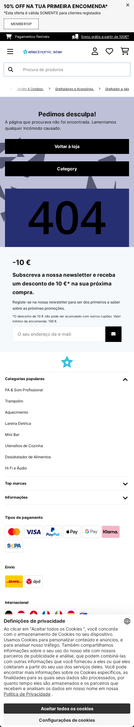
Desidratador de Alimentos (28, 457)
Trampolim (14, 401)
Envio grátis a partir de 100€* (105, 36)
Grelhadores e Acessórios (74, 89)
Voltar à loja (67, 146)
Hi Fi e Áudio (16, 468)
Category (67, 168)
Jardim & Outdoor (30, 89)
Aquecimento (16, 412)
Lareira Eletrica (18, 423)
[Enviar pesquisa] (10, 69)
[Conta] (95, 51)
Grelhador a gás (117, 89)
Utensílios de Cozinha (24, 445)
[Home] (9, 89)
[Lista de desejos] (109, 51)
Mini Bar (12, 434)
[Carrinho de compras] (125, 51)
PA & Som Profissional (24, 390)
